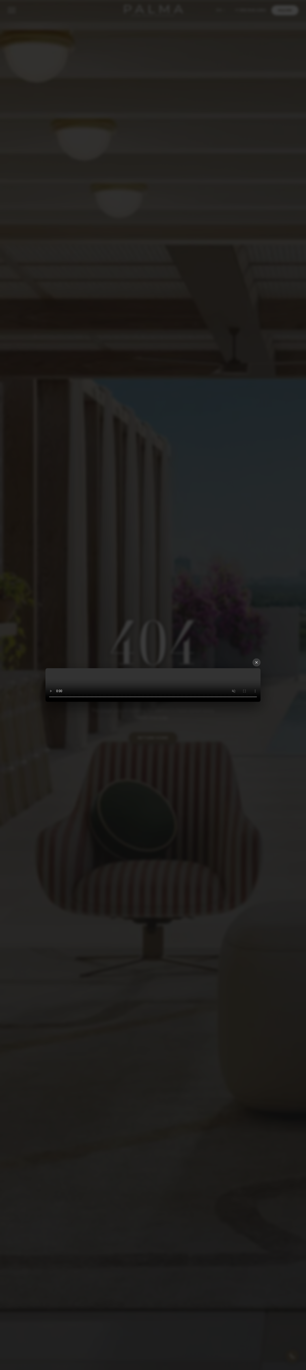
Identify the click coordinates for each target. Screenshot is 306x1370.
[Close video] (256, 662)
